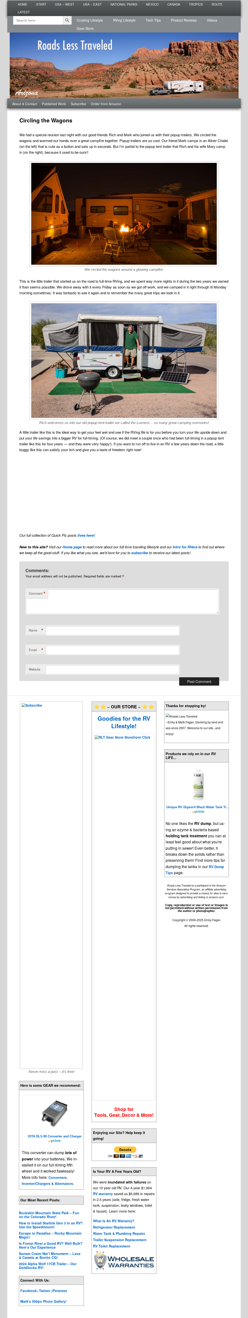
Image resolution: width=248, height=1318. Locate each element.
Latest (24, 12)
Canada (173, 4)
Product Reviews (184, 20)
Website (34, 669)
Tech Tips (153, 20)
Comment (37, 593)
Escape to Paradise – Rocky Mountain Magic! (50, 1235)
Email (36, 650)
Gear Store (85, 28)
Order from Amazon (106, 103)
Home (22, 4)
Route (217, 4)
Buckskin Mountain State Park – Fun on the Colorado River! (49, 1214)
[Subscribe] (51, 885)
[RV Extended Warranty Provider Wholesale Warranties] (124, 1269)
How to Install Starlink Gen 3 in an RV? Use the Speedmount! (51, 1225)
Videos (212, 20)
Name (36, 630)
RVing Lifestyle (124, 20)
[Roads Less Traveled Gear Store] (124, 917)
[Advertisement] (124, 492)
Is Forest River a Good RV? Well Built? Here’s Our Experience (51, 1245)
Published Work (54, 103)
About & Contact (24, 103)
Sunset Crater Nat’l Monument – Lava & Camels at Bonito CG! (49, 1255)
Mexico (152, 4)
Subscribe (78, 103)
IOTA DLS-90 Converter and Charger (55, 1136)
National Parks (123, 4)
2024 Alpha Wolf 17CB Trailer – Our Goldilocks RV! (48, 1265)
